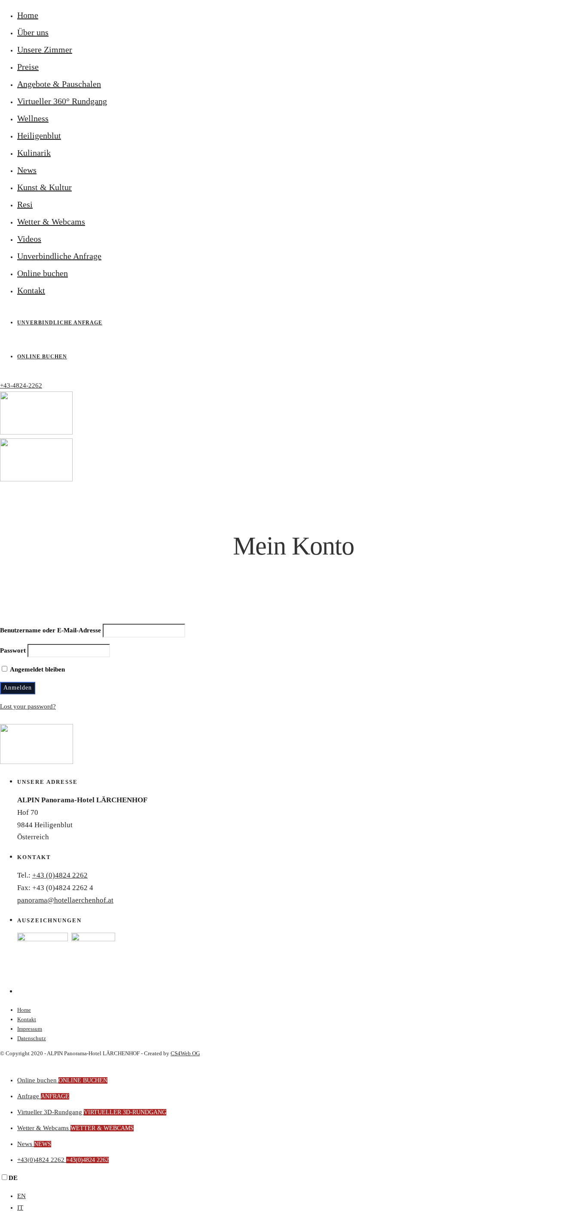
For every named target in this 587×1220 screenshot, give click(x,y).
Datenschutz (31, 1038)
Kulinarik (34, 152)
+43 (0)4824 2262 (60, 875)
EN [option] (21, 1195)
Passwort (13, 650)
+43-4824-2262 (21, 385)
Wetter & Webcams (51, 221)
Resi (25, 204)
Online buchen (42, 273)
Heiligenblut (39, 135)
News (27, 170)
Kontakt (31, 290)
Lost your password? (28, 706)
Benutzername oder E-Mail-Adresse (50, 630)
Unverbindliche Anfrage (59, 256)
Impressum (29, 1029)
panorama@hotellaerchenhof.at (65, 900)
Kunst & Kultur (44, 187)
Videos (29, 238)
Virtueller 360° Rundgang (62, 101)
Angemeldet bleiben (37, 669)
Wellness (33, 118)
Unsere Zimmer (44, 49)
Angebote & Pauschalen (59, 84)
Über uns (33, 32)
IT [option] (20, 1207)
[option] (302, 1196)
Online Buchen (42, 357)
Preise (28, 66)
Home (27, 15)
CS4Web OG (185, 1053)
